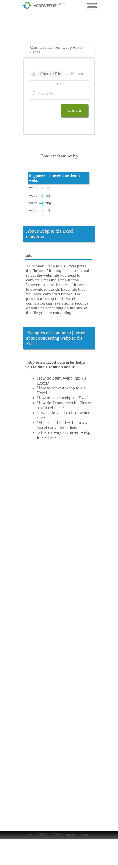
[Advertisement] (60, 28)
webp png (40, 203)
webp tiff (39, 211)
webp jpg (39, 188)
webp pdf (39, 195)
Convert (75, 110)
